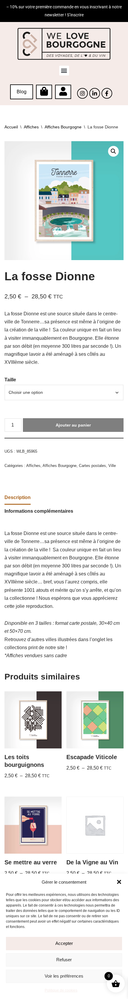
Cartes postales (92, 465)
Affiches (31, 127)
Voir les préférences (64, 975)
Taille (10, 379)
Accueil (11, 127)
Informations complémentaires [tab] (38, 511)
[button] (119, 882)
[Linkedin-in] (94, 93)
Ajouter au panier (73, 425)
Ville (112, 465)
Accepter (64, 943)
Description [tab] (17, 497)
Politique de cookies (61, 990)
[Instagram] (82, 93)
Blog (21, 91)
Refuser (64, 959)
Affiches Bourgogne (63, 127)
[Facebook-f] (107, 93)
